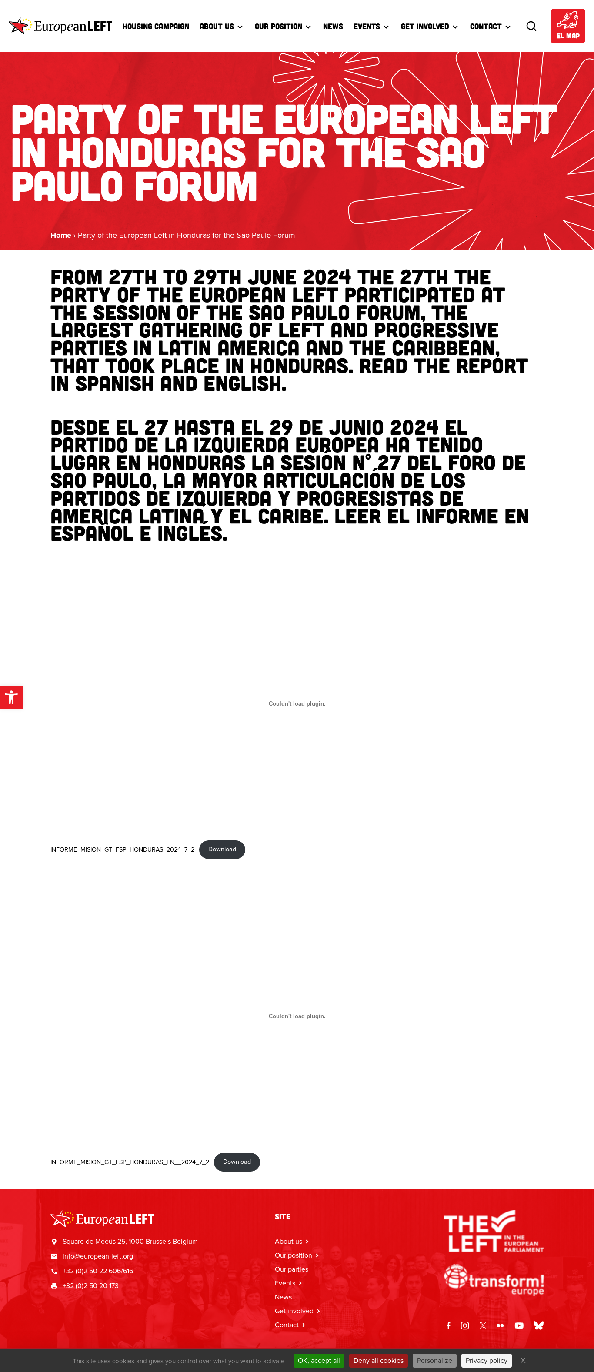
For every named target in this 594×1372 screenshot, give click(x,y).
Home (60, 235)
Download (222, 849)
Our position (293, 1255)
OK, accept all (319, 1360)
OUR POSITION (278, 26)
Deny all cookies (379, 1360)
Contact (486, 26)
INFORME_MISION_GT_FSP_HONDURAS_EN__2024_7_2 (129, 1161)
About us (217, 26)
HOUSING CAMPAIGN (156, 26)
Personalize (434, 1360)
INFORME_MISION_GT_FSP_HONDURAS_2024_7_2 (122, 849)
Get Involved (425, 26)
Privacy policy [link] (486, 1360)
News (333, 26)
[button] (11, 697)
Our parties (291, 1269)
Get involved (294, 1311)
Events (367, 26)
